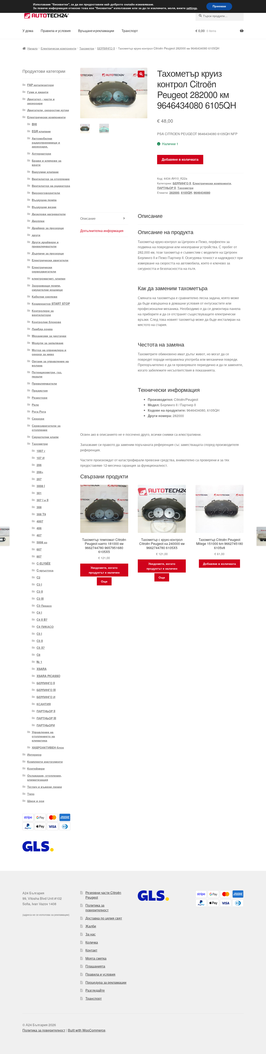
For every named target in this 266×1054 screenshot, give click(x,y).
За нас (90, 934)
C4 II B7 (42, 619)
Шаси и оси (35, 801)
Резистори (39, 397)
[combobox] (220, 16)
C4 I (39, 612)
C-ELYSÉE (43, 563)
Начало (32, 48)
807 (39, 556)
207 (39, 479)
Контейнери (36, 768)
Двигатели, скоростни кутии (48, 110)
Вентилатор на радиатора (51, 186)
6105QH (186, 192)
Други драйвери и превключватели (45, 244)
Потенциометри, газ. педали (47, 374)
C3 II (40, 591)
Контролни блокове (46, 322)
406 (39, 528)
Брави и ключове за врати (46, 162)
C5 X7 (41, 647)
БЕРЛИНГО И (46, 697)
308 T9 (41, 514)
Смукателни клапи (45, 437)
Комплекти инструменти (45, 761)
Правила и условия (56, 30)
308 (39, 507)
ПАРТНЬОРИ (46, 725)
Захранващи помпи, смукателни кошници (47, 287)
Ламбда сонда (42, 329)
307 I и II (42, 500)
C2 (38, 577)
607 (39, 549)
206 (39, 465)
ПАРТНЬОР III (46, 718)
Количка (91, 942)
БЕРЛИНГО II (106, 48)
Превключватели (44, 383)
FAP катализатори (40, 85)
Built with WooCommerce (86, 1030)
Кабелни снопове (44, 296)
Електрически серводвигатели (44, 269)
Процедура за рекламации (105, 982)
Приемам (219, 6)
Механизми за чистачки (49, 336)
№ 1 (39, 662)
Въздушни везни (44, 207)
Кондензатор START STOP (51, 303)
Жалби (90, 926)
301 (39, 493)
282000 (174, 192)
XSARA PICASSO (48, 676)
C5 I (39, 634)
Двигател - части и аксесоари (41, 101)
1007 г (41, 451)
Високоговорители (46, 193)
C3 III (40, 598)
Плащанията (95, 966)
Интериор (34, 754)
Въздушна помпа (44, 200)
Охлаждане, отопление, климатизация (44, 777)
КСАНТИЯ (44, 704)
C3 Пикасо (44, 606)
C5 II (40, 641)
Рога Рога (39, 411)
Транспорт (130, 30)
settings (191, 8)
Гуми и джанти (37, 92)
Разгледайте (95, 990)
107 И (40, 458)
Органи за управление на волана (50, 363)
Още (104, 581)
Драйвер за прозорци (48, 228)
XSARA (42, 669)
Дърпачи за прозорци (48, 253)
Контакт (91, 950)
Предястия (40, 390)
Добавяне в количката (180, 159)
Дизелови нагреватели (49, 214)
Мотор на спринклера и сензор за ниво (49, 352)
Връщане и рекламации (96, 30)
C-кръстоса (45, 570)
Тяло (30, 794)
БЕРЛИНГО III (46, 690)
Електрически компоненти (58, 48)
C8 (38, 655)
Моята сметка (95, 958)
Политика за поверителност (96, 907)
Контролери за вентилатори (43, 313)
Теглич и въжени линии (44, 787)
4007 (40, 521)
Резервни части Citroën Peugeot (103, 895)
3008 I (41, 486)
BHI (34, 124)
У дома (27, 30)
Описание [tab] (88, 218)
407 (39, 535)
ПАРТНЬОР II (166, 188)
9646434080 (202, 192)
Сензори (38, 418)
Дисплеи (38, 221)
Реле (35, 404)
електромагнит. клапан (48, 278)
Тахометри (86, 48)
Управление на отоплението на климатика (43, 736)
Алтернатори (41, 153)
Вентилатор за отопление (51, 179)
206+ (40, 472)
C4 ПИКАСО (45, 627)
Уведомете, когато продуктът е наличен (104, 569)
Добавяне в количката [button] (219, 564)
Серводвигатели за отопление (46, 427)
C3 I (39, 584)
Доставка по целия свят (103, 918)
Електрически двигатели (50, 260)
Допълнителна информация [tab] (101, 230)
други (36, 235)
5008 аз (42, 542)
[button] (141, 74)
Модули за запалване (47, 343)
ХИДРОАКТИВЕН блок (48, 747)
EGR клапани (41, 131)
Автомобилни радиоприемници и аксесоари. (46, 142)
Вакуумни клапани (45, 172)
